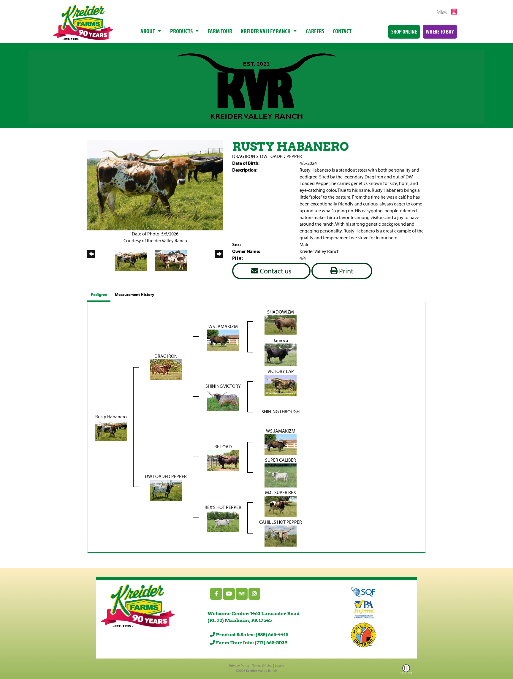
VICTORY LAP (280, 371)
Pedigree (99, 294)
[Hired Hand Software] (406, 671)
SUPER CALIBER (280, 460)
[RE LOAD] (223, 460)
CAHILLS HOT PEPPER (280, 522)
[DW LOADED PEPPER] (166, 490)
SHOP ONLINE (404, 31)
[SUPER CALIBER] (281, 475)
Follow (442, 12)
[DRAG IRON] (166, 369)
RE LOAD (223, 446)
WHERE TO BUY (440, 31)
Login (279, 665)
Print (345, 270)
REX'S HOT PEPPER (223, 507)
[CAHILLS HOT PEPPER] (281, 536)
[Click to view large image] (155, 184)
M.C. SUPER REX (280, 492)
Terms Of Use (262, 665)
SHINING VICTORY (223, 386)
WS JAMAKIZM (223, 326)
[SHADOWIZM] (281, 324)
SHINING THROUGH (281, 411)
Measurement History (134, 294)
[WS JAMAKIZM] (223, 340)
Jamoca (280, 340)
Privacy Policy (239, 665)
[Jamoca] (281, 354)
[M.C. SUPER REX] (281, 506)
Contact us (275, 270)
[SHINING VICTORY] (223, 400)
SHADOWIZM (280, 312)
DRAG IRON (243, 156)
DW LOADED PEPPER (281, 156)
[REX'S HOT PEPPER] (223, 521)
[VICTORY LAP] (281, 385)
